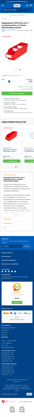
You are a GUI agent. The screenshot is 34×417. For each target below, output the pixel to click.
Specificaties (7, 219)
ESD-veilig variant (8, 111)
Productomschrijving (9, 175)
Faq (4, 227)
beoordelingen (7, 223)
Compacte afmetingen (9, 102)
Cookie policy (17, 388)
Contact (7, 385)
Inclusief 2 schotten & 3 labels (11, 98)
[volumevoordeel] (11, 144)
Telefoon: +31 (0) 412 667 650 (9, 340)
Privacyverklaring (24, 387)
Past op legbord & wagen (10, 107)
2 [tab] (17, 167)
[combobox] (17, 10)
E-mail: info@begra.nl (7, 343)
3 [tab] (18, 167)
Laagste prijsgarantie (7, 388)
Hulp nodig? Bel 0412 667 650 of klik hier (17, 1)
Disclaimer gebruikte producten (12, 387)
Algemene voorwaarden (15, 385)
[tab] (17, 99)
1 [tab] (15, 167)
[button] (3, 51)
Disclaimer (25, 385)
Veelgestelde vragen (25, 388)
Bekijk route (5, 337)
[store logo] (17, 5)
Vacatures (17, 390)
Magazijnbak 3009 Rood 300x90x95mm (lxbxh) (10, 150)
